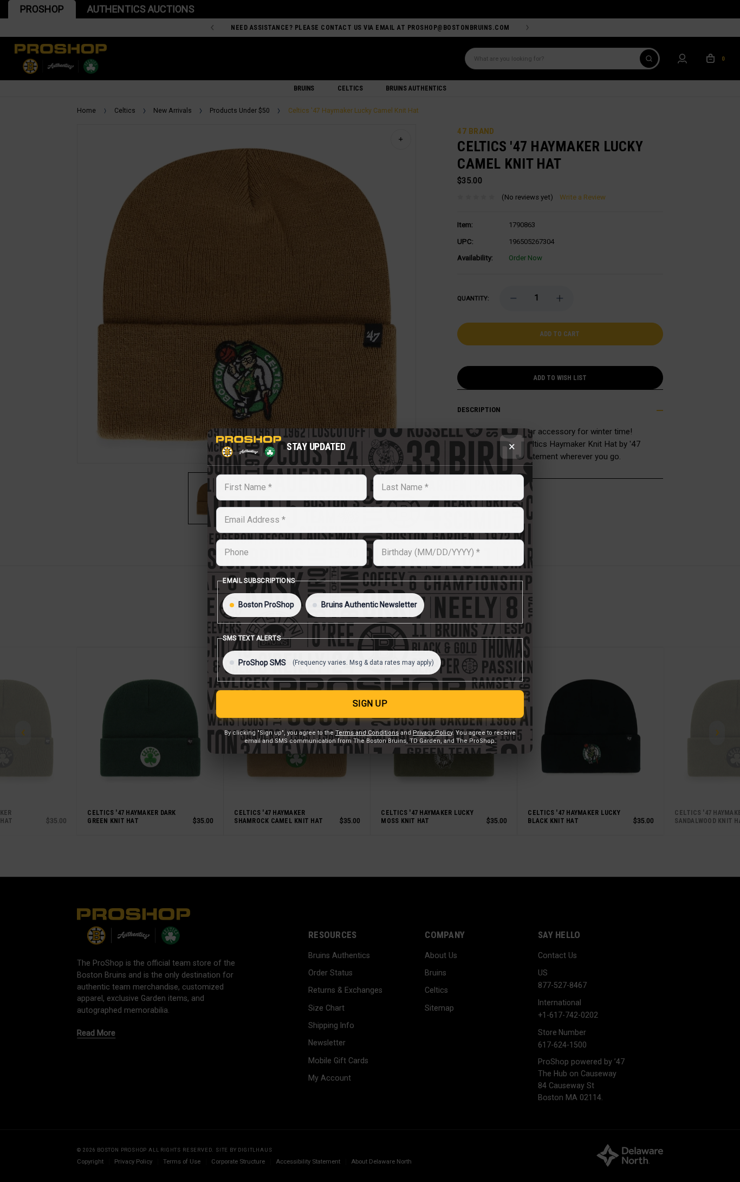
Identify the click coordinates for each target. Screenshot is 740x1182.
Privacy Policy (432, 732)
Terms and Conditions (367, 732)
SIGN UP (370, 703)
